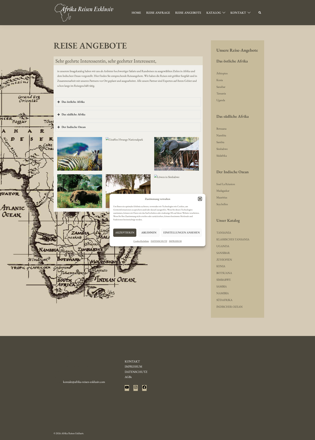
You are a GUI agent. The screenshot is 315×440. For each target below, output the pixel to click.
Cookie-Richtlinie (141, 241)
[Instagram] (135, 388)
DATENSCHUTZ (159, 241)
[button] (200, 199)
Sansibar (220, 87)
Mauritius (221, 197)
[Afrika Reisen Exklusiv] (84, 12)
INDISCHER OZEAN (229, 307)
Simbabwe (222, 149)
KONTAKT (238, 13)
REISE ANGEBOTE (188, 13)
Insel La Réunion (225, 184)
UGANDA (222, 246)
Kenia (219, 80)
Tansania (221, 93)
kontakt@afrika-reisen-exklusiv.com (84, 382)
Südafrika (221, 155)
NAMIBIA (222, 293)
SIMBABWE (223, 280)
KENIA (220, 266)
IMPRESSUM (175, 241)
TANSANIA (223, 233)
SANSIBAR (223, 253)
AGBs (128, 377)
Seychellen (222, 204)
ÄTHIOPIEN (224, 260)
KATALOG (213, 13)
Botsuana (221, 128)
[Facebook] (144, 388)
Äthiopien (222, 73)
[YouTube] (127, 388)
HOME (136, 13)
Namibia (221, 135)
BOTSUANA (224, 273)
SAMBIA (221, 286)
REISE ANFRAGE (158, 13)
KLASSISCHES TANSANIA (232, 239)
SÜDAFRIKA (224, 300)
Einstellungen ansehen (181, 232)
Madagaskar (222, 191)
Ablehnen (148, 232)
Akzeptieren (124, 232)
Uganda (220, 100)
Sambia (220, 142)
